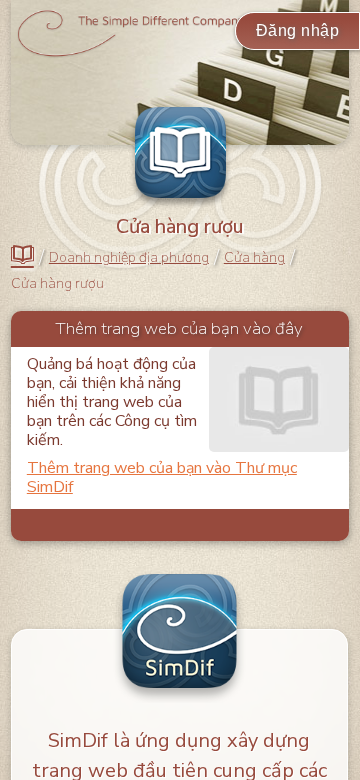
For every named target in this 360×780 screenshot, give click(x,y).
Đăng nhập (298, 30)
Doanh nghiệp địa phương (129, 258)
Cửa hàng (254, 258)
